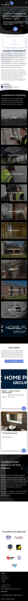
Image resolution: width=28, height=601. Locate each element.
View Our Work (14, 361)
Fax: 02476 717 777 (5, 587)
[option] (14, 17)
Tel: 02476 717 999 (5, 585)
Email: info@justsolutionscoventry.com (11, 589)
